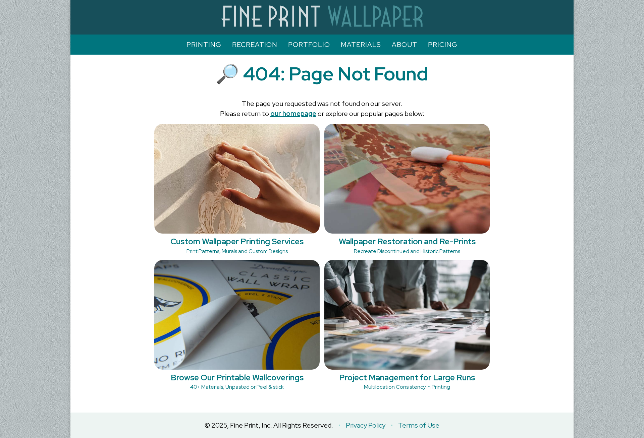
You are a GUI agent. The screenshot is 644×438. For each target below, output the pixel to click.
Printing (203, 44)
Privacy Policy (365, 425)
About (404, 44)
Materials (361, 44)
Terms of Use (418, 425)
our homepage (293, 113)
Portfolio (309, 44)
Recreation (254, 44)
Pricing (443, 44)
